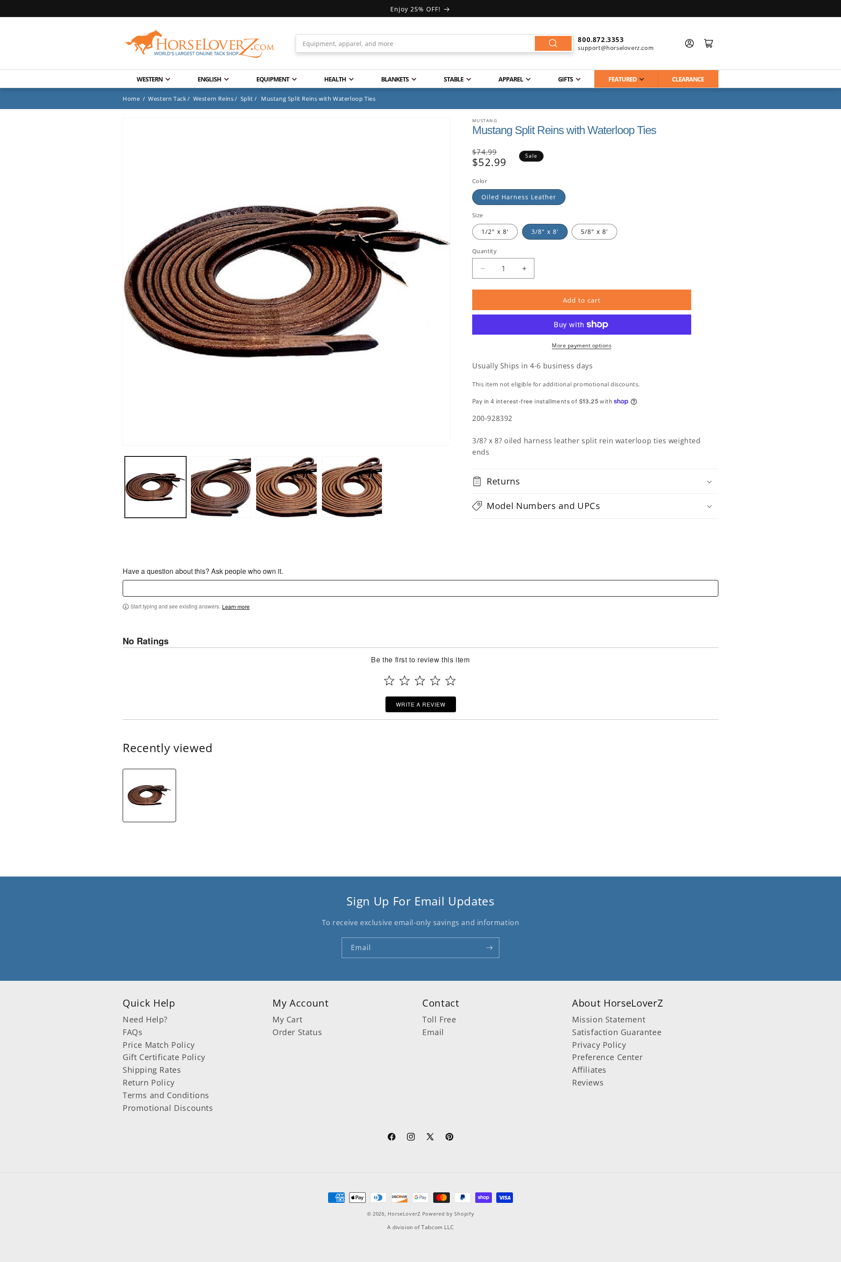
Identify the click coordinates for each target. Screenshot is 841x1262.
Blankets (395, 79)
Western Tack (167, 99)
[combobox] (435, 43)
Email (433, 1032)
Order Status (297, 1032)
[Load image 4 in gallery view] (352, 487)
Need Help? (145, 1019)
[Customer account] (689, 43)
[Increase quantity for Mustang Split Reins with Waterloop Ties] (524, 268)
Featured (622, 79)
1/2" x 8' (495, 231)
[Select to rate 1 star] (389, 680)
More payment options (581, 345)
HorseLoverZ (404, 1213)
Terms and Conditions (166, 1095)
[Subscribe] (489, 947)
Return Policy (149, 1082)
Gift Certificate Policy (164, 1057)
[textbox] (420, 588)
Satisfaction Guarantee (616, 1032)
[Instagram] (410, 1138)
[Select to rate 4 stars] (435, 680)
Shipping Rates (152, 1069)
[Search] (553, 43)
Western (150, 79)
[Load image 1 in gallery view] (155, 487)
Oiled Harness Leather (518, 197)
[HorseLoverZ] (199, 43)
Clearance (688, 79)
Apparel (510, 79)
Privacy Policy (599, 1044)
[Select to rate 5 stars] (450, 680)
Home (131, 99)
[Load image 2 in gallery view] (221, 487)
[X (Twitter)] (430, 1138)
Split (246, 99)
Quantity (484, 251)
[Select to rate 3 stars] (420, 680)
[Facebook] (391, 1138)
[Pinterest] (449, 1138)
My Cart (287, 1019)
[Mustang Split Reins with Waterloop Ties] (149, 795)
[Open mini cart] (708, 43)
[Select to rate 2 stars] (404, 680)
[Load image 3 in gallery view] (286, 487)
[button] (595, 481)
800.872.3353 (601, 39)
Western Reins (213, 99)
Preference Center (607, 1057)
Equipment (272, 79)
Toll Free (439, 1019)
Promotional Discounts (168, 1108)
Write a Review (420, 704)
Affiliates (589, 1069)
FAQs (132, 1032)
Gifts (565, 79)
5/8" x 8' (594, 231)
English (209, 79)
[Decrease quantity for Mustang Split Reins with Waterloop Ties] (482, 268)
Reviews (588, 1082)
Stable (453, 79)
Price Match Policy (159, 1044)
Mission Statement (608, 1019)
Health (335, 79)
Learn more (236, 606)
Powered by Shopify (448, 1213)
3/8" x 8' (544, 231)
